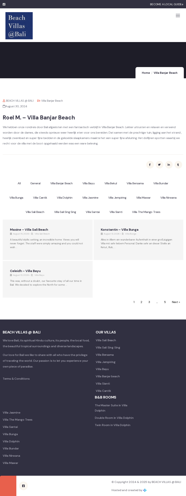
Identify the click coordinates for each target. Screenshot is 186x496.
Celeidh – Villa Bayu (25, 271)
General (35, 183)
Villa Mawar (143, 198)
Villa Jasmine (90, 198)
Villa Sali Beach (35, 212)
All (19, 183)
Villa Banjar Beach (165, 73)
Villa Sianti (116, 212)
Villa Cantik (40, 198)
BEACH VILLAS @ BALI (20, 101)
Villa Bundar (160, 183)
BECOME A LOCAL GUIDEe (166, 4)
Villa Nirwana (168, 198)
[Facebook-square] (23, 486)
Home (146, 73)
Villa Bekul (110, 183)
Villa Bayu (88, 183)
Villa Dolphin (64, 198)
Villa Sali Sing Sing (65, 212)
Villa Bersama (135, 183)
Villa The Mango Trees (146, 212)
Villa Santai (93, 212)
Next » (176, 302)
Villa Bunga (16, 198)
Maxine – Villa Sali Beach (29, 229)
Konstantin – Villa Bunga (120, 229)
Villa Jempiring (117, 198)
